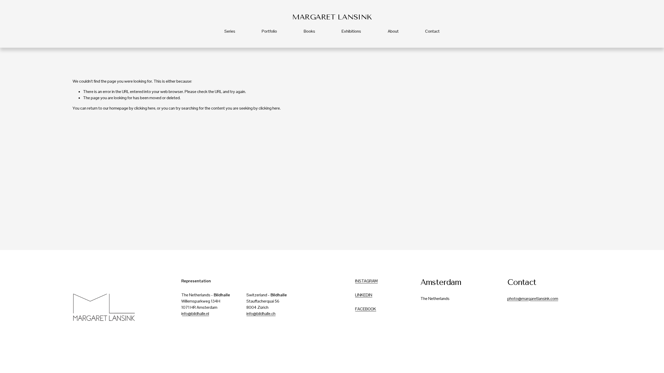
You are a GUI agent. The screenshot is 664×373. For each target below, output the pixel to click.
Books (309, 31)
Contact (432, 31)
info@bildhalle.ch (260, 313)
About (393, 31)
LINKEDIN (363, 295)
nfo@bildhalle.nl (195, 313)
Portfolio (269, 31)
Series (229, 31)
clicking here (144, 108)
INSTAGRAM (366, 281)
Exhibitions (351, 31)
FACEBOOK (365, 309)
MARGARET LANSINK (332, 17)
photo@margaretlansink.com (532, 298)
